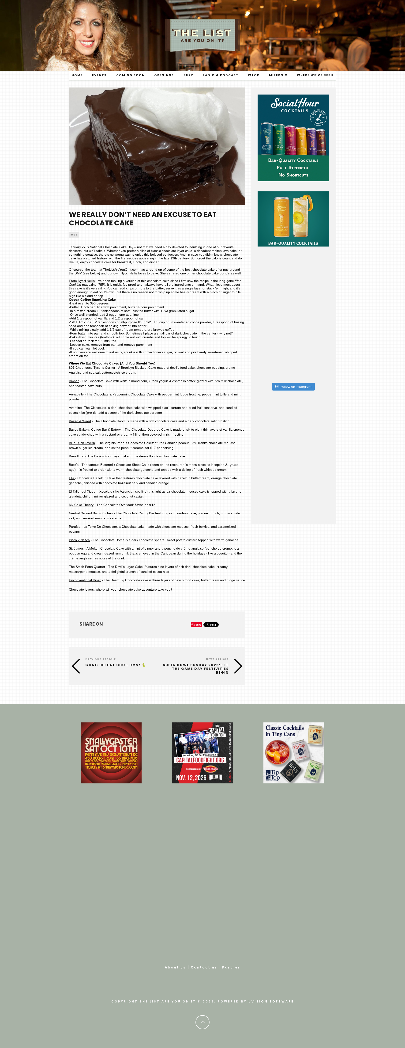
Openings (164, 75)
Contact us (204, 967)
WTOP (253, 75)
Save (198, 624)
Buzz (188, 75)
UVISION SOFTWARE (271, 1001)
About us (175, 967)
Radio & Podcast (221, 75)
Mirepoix (278, 75)
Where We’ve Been (315, 75)
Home (77, 75)
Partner (231, 967)
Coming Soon (130, 75)
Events (99, 75)
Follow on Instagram (295, 386)
